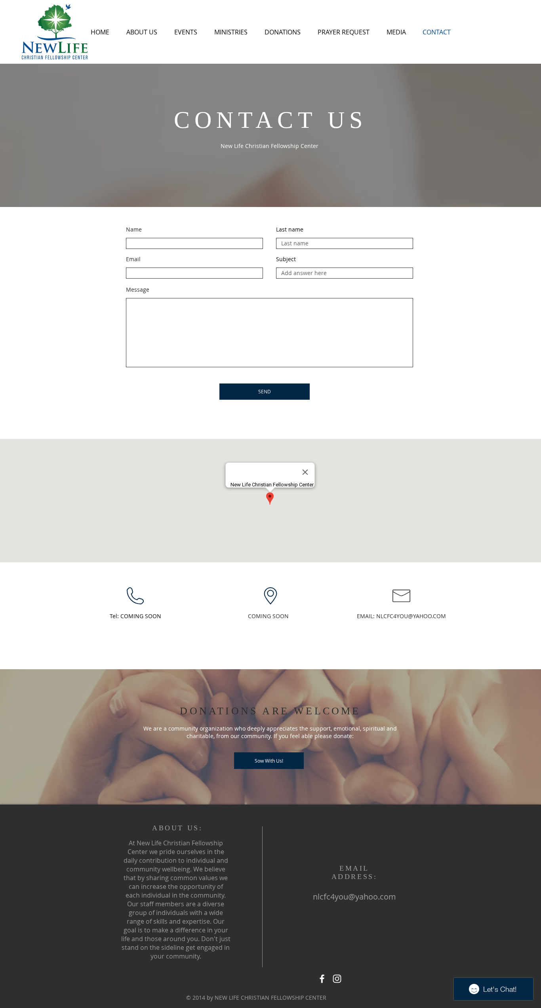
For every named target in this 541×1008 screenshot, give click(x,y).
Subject (286, 259)
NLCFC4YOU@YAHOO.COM (411, 616)
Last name (289, 229)
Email (133, 259)
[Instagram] (337, 978)
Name (134, 229)
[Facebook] (322, 978)
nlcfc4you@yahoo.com (354, 896)
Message (137, 289)
